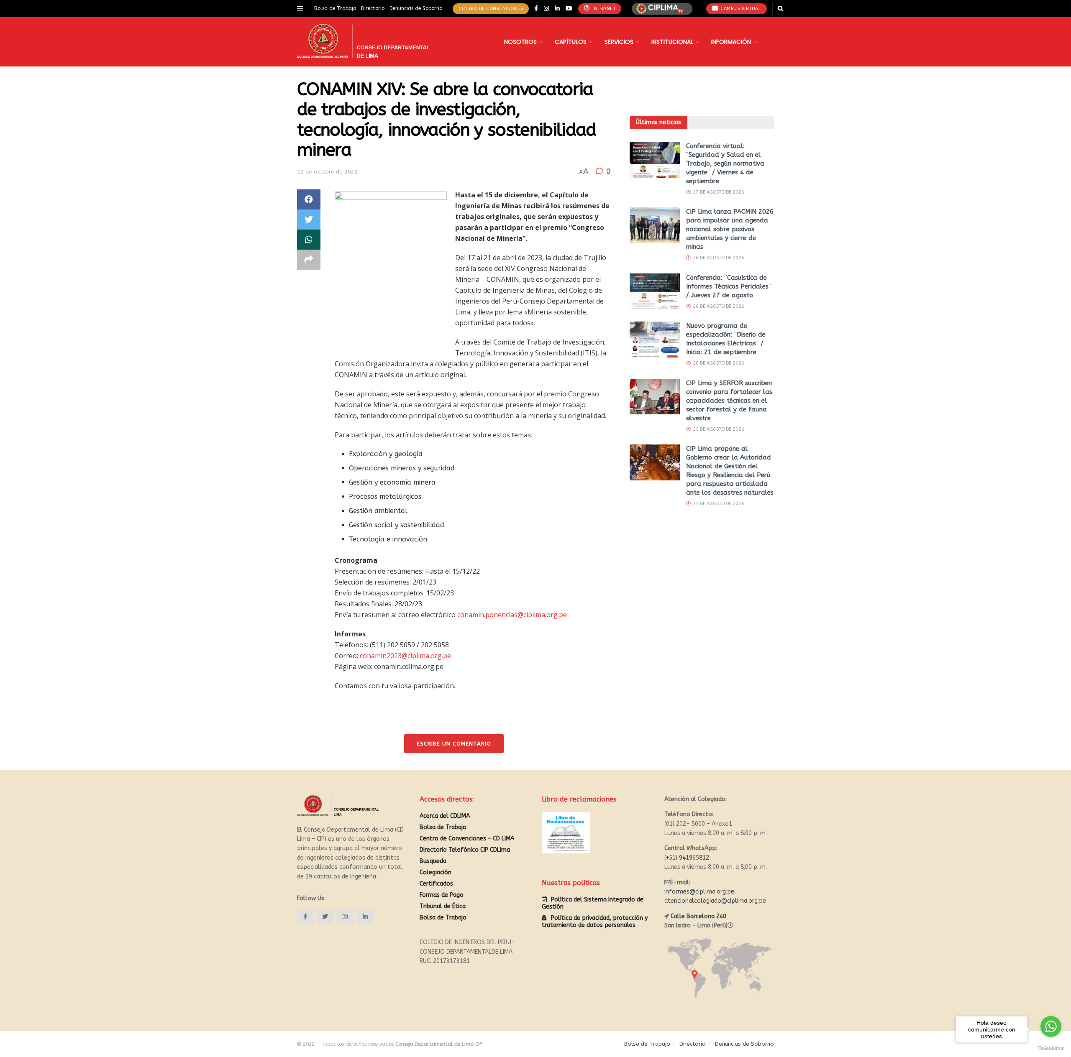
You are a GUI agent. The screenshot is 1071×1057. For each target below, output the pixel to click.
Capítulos (571, 42)
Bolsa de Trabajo (335, 8)
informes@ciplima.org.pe (699, 891)
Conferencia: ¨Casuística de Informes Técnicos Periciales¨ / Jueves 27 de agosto (728, 286)
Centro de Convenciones (491, 8)
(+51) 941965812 (686, 857)
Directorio (372, 8)
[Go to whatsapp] (1050, 1026)
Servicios (619, 42)
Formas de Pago (442, 895)
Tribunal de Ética (443, 906)
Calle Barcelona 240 (698, 916)
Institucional (672, 42)
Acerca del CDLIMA (445, 816)
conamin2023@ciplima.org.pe (405, 655)
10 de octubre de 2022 (327, 172)
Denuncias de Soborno (415, 8)
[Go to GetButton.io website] (1051, 1048)
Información (731, 42)
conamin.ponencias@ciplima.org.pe (512, 614)
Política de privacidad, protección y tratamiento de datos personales (595, 921)
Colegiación (435, 872)
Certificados (436, 883)
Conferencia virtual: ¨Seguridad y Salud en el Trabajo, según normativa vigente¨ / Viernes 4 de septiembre (725, 163)
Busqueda (433, 861)
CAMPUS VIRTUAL (740, 8)
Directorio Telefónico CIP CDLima (465, 849)
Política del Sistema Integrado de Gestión (592, 903)
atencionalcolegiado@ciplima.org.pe (715, 900)
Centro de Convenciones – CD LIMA (467, 838)
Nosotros (520, 42)
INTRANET (603, 8)
